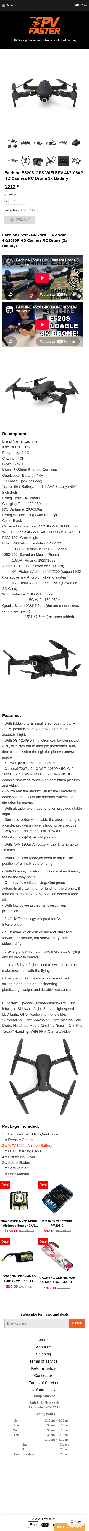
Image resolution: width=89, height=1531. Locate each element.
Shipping (43, 1354)
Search (43, 1340)
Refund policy (43, 1390)
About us (43, 1347)
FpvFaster (48, 1518)
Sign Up (77, 1323)
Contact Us (71, 1527)
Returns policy (43, 1368)
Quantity (10, 194)
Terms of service (43, 1361)
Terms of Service (43, 1383)
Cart (83, 5)
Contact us (43, 1375)
